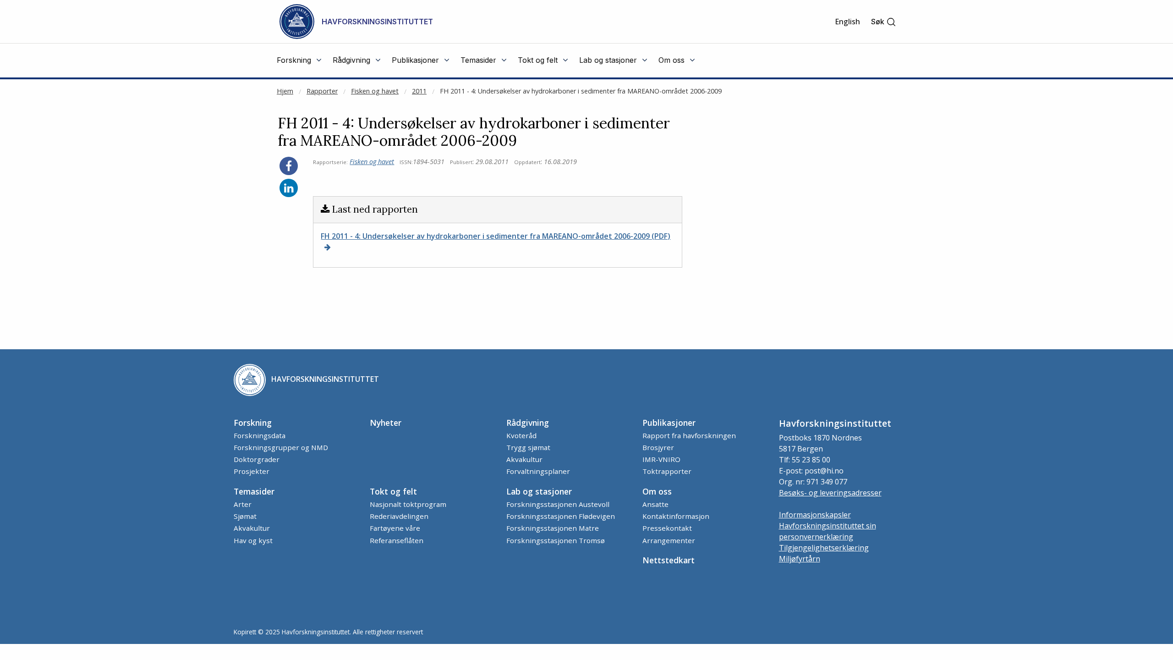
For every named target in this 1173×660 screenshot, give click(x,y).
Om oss (657, 491)
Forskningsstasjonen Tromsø (555, 540)
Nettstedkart (668, 560)
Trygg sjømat (528, 447)
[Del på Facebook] (289, 166)
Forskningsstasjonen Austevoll (557, 504)
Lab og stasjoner (539, 491)
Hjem (285, 91)
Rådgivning (527, 422)
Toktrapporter (666, 471)
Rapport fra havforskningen (689, 435)
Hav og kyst (253, 540)
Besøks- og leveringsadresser (830, 493)
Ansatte (655, 504)
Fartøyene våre (395, 528)
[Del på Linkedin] (289, 188)
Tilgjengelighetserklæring (824, 548)
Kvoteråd (521, 435)
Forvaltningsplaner (538, 471)
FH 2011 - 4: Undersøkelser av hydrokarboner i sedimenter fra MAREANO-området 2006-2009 (581, 91)
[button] (883, 22)
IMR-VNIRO (661, 459)
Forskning (253, 422)
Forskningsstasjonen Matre (552, 528)
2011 (419, 91)
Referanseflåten (396, 540)
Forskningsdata (259, 435)
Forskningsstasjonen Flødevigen (560, 516)
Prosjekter (251, 471)
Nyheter (385, 422)
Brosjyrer (658, 447)
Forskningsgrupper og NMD (281, 447)
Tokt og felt (393, 491)
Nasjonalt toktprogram (408, 504)
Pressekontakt (667, 528)
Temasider (254, 491)
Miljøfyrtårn (799, 559)
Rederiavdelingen (399, 516)
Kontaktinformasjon (675, 516)
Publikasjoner (669, 422)
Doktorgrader (257, 459)
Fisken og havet (375, 91)
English (847, 21)
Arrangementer (668, 540)
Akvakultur (524, 459)
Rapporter (322, 91)
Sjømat (245, 516)
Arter (243, 504)
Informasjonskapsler (815, 515)
